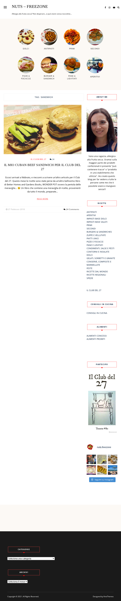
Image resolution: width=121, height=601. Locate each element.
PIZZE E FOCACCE (95, 241)
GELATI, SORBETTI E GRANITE (101, 258)
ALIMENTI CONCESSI (97, 335)
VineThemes (108, 596)
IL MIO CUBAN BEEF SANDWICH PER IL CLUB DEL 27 (42, 167)
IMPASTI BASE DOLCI (97, 218)
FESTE (89, 268)
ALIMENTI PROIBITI (96, 339)
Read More (42, 199)
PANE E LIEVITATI (95, 245)
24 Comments (72, 209)
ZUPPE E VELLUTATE (96, 235)
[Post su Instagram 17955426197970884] (112, 470)
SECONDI (91, 228)
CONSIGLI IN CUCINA (97, 313)
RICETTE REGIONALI (96, 274)
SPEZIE (90, 278)
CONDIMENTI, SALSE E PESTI (100, 248)
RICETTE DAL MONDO (97, 271)
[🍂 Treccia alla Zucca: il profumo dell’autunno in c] (102, 470)
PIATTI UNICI (93, 238)
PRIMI (89, 225)
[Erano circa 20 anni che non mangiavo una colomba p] (102, 459)
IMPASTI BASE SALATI (97, 221)
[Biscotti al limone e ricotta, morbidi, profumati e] (91, 470)
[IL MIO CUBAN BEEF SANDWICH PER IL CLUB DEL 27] (42, 129)
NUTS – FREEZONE (30, 6)
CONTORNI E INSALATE (98, 251)
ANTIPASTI (92, 212)
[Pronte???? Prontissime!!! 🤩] (91, 459)
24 (53, 159)
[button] (5, 7)
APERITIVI (91, 215)
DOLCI (90, 255)
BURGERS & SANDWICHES (99, 231)
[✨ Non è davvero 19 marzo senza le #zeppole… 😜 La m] (112, 459)
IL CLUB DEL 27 (38, 159)
